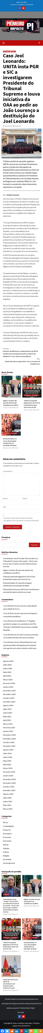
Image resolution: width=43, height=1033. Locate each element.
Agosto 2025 (8, 705)
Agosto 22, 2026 (7, 407)
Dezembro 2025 (9, 691)
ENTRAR (21, 1012)
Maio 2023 (7, 805)
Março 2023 (7, 809)
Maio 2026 (7, 672)
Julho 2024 (7, 753)
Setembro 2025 (9, 702)
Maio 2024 (7, 761)
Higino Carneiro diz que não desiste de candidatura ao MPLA (10, 403)
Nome (5, 498)
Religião (6, 856)
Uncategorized (9, 863)
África (5, 822)
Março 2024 (7, 768)
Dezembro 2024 (9, 735)
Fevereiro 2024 (9, 772)
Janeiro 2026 (8, 687)
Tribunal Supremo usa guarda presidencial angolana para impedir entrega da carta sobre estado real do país (19, 645)
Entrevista (7, 841)
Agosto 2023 (8, 794)
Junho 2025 (7, 713)
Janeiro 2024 (8, 776)
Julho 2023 (7, 798)
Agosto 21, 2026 (28, 410)
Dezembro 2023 (9, 779)
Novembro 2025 (9, 694)
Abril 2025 (7, 720)
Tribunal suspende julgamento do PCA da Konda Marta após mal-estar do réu (19, 578)
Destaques (7, 51)
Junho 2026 (7, 668)
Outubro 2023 (8, 787)
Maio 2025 (7, 717)
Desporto (7, 830)
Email (25, 498)
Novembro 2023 (9, 783)
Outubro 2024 (8, 742)
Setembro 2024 (9, 746)
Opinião (6, 848)
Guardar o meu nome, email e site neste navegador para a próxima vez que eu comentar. (21, 519)
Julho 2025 (7, 709)
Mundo (6, 845)
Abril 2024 (7, 765)
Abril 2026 (7, 676)
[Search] (39, 43)
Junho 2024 (7, 757)
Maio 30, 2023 (8, 126)
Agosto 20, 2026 (7, 990)
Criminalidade (8, 826)
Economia (7, 837)
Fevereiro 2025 (9, 728)
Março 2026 (7, 680)
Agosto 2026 (8, 661)
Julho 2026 (7, 665)
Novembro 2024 (9, 739)
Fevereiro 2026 (9, 683)
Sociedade (35, 395)
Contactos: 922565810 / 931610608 (21, 4)
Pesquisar (6, 537)
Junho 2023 (7, 801)
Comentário (8, 471)
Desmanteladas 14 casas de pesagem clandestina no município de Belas (17, 584)
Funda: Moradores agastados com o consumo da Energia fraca (22, 361)
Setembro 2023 (9, 790)
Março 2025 (7, 724)
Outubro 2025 (8, 698)
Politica (13, 51)
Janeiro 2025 (8, 731)
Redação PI (17, 126)
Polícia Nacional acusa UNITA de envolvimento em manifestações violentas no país (21, 590)
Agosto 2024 (8, 750)
